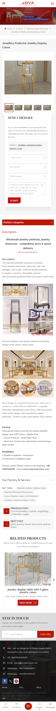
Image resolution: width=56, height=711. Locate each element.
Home (9, 28)
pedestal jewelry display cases (31, 487)
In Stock (19, 28)
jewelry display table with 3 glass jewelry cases (28, 591)
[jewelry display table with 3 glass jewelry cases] (28, 569)
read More (26, 602)
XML (12, 695)
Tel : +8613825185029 (17, 657)
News (4, 687)
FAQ (21, 687)
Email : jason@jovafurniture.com (22, 662)
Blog (39, 687)
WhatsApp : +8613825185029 (21, 673)
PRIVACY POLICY (23, 695)
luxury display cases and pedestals (21, 496)
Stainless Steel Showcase (37, 28)
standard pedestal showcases (18, 491)
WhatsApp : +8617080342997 (21, 668)
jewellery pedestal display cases (19, 500)
